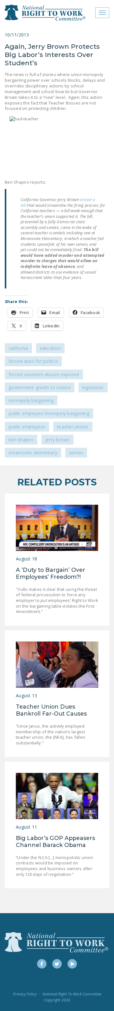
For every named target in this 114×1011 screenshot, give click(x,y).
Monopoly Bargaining (31, 400)
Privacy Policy (25, 994)
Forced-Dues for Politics (33, 361)
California (18, 348)
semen (76, 453)
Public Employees (27, 427)
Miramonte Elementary (33, 453)
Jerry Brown (57, 440)
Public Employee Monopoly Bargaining (49, 413)
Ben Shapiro (21, 440)
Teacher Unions (73, 427)
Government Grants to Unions (40, 387)
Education (50, 348)
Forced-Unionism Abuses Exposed (44, 374)
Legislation (93, 387)
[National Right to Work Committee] (45, 13)
